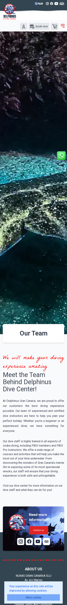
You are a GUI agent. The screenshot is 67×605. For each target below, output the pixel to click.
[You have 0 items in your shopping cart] (54, 26)
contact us (38, 530)
